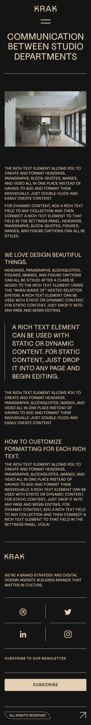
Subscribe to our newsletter (35, 658)
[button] (45, 20)
